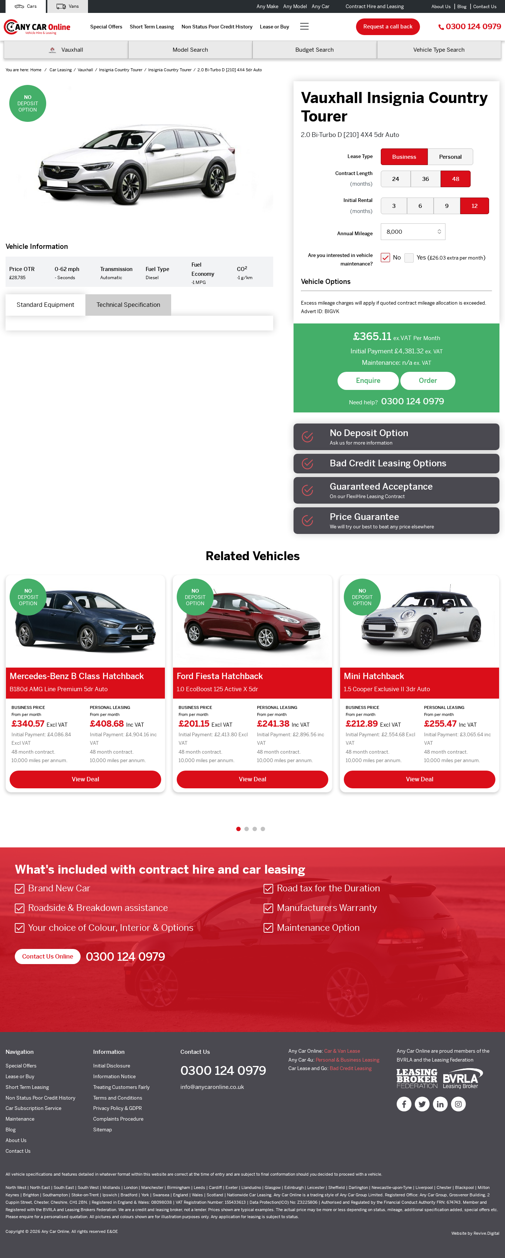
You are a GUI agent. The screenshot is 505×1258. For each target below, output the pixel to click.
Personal (450, 156)
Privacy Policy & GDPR (117, 1108)
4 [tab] (263, 829)
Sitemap (102, 1130)
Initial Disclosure (111, 1066)
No (397, 257)
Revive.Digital (486, 1233)
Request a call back (388, 26)
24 (395, 178)
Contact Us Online (47, 956)
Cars (31, 6)
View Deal (85, 779)
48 (455, 178)
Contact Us (484, 7)
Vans (73, 6)
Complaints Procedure (118, 1119)
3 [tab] (255, 829)
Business (404, 156)
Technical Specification (128, 305)
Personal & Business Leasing (347, 1060)
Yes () (451, 257)
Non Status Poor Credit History (217, 27)
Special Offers (106, 27)
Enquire (368, 380)
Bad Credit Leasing (351, 1068)
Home (36, 69)
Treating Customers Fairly (121, 1087)
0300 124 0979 (473, 26)
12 (475, 205)
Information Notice (114, 1076)
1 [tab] (238, 829)
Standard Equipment (45, 305)
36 (425, 178)
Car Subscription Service (33, 1108)
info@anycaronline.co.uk (212, 1086)
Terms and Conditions (117, 1098)
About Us (441, 7)
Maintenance (20, 1119)
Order (428, 380)
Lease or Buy (274, 27)
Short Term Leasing (152, 27)
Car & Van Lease (342, 1051)
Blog (462, 7)
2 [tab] (246, 829)
